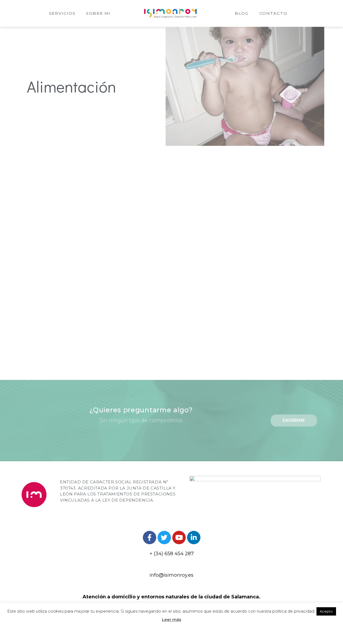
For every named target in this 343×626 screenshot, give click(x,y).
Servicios (62, 13)
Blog (241, 13)
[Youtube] (179, 537)
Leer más (171, 619)
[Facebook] (149, 537)
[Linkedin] (193, 537)
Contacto (273, 13)
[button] (294, 420)
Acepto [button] (326, 611)
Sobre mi (98, 13)
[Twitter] (164, 537)
